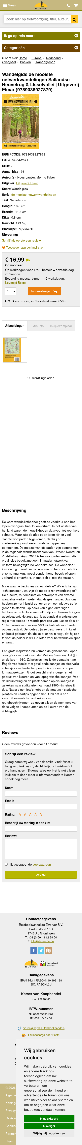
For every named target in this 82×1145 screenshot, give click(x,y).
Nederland (53, 57)
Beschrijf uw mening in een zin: (27, 823)
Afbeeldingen (14, 325)
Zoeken (74, 19)
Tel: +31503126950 (68, 5)
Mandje (76, 5)
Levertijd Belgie (15, 282)
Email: (9, 801)
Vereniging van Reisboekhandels (43, 1028)
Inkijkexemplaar (61, 325)
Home (23, 57)
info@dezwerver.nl (42, 941)
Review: (11, 836)
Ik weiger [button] (49, 1126)
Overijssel (9, 61)
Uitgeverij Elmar (27, 183)
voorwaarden (42, 864)
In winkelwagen (41, 291)
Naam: (10, 788)
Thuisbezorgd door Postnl (44, 1035)
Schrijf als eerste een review (21, 240)
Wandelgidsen (45, 61)
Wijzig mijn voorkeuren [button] (49, 1133)
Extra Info (37, 325)
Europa (36, 57)
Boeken (25, 61)
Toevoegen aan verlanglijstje (24, 247)
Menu (11, 5)
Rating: (10, 814)
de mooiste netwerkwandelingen (33, 194)
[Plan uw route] (48, 950)
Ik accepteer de (30, 864)
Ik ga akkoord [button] (49, 1118)
